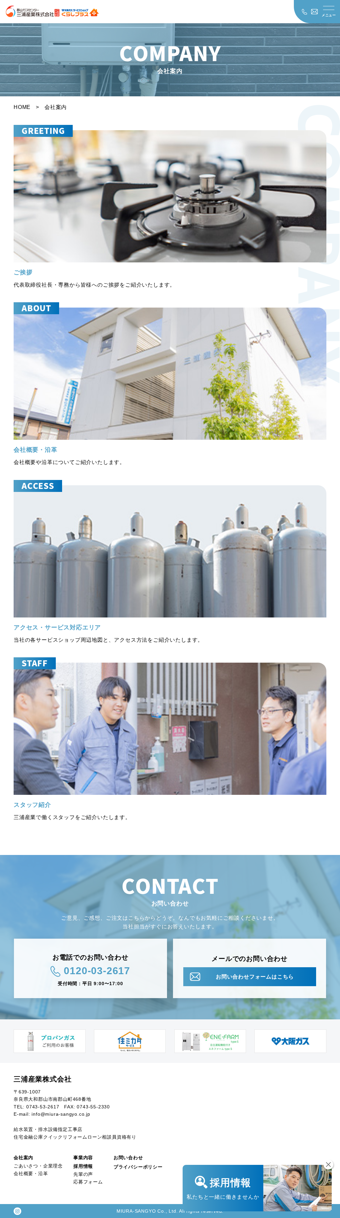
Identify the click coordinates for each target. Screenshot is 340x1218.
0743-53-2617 (42, 1106)
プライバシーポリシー (138, 1167)
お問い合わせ (128, 1157)
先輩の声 (83, 1174)
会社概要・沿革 (31, 1173)
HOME (22, 107)
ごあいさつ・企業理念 (38, 1166)
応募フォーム (88, 1181)
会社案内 (23, 1157)
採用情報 (83, 1166)
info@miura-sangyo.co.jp (61, 1114)
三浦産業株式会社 (42, 1079)
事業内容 (83, 1157)
